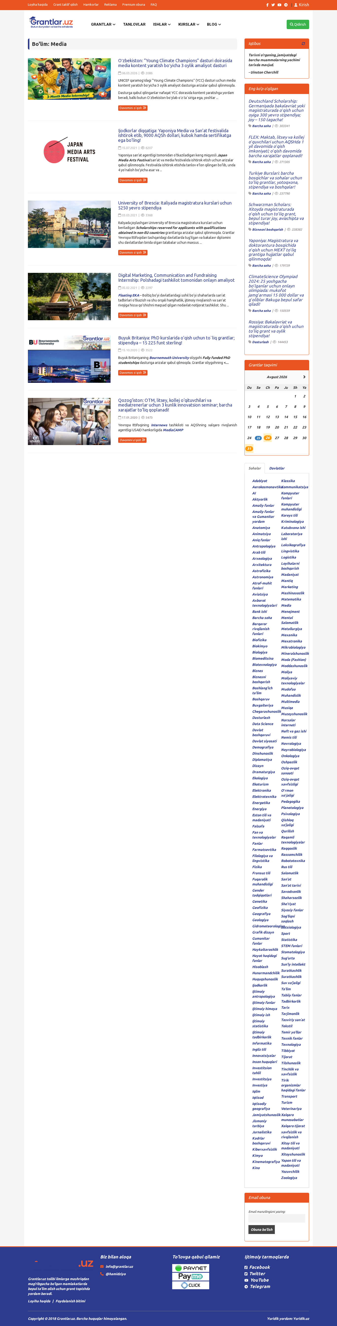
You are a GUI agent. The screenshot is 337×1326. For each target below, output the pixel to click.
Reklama (110, 4)
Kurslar (187, 24)
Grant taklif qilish (65, 4)
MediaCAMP (173, 430)
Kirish (304, 4)
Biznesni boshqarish (267, 229)
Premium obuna (133, 4)
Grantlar (101, 24)
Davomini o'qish (131, 108)
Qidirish (299, 24)
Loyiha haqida (38, 4)
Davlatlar (276, 468)
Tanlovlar (134, 24)
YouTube (259, 1279)
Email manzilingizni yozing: (266, 1211)
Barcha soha (261, 126)
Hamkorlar (91, 4)
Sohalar (254, 468)
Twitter (257, 1273)
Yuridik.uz (301, 1319)
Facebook (259, 1267)
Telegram (260, 1286)
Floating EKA (128, 295)
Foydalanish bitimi (70, 1301)
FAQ (154, 4)
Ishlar (160, 24)
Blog (212, 24)
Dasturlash (260, 342)
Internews (159, 425)
